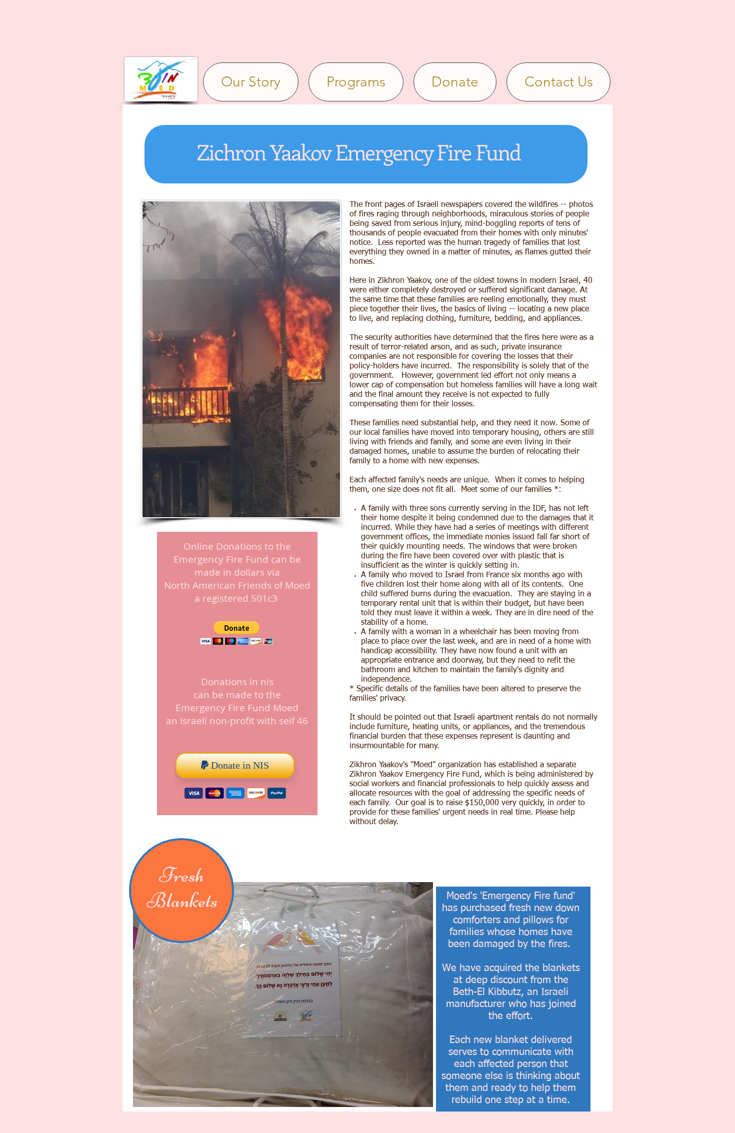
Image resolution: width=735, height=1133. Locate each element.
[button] (237, 633)
